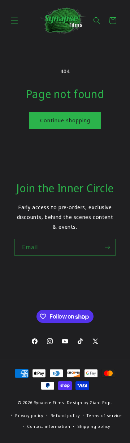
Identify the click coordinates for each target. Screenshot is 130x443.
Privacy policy (29, 415)
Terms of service (104, 415)
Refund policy (65, 415)
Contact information (48, 426)
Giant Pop (100, 402)
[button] (14, 20)
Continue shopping (65, 120)
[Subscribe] (107, 247)
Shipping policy (93, 426)
